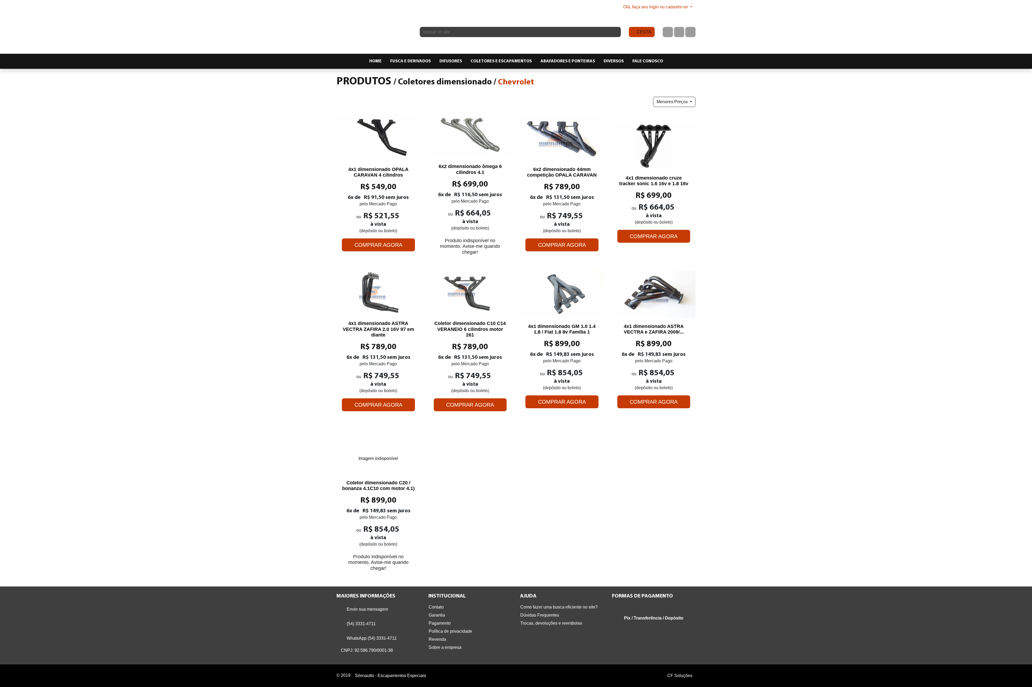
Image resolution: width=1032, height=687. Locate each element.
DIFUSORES (450, 61)
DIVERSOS (614, 61)
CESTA (643, 32)
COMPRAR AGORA (378, 245)
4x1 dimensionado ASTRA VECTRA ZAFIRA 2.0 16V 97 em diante (378, 329)
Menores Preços (673, 101)
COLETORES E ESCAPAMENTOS (501, 61)
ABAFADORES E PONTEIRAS (567, 61)
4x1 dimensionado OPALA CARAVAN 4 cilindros (378, 172)
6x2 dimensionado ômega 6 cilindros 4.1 (470, 169)
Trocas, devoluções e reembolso (551, 623)
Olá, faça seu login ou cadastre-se (655, 7)
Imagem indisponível (378, 458)
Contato (436, 607)
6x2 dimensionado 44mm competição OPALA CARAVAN (562, 172)
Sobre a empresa (445, 647)
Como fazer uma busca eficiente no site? (559, 607)
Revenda (437, 639)
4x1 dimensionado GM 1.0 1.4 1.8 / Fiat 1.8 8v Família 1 (562, 329)
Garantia (437, 615)
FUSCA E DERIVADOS (410, 61)
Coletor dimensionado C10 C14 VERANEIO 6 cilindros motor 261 (470, 329)
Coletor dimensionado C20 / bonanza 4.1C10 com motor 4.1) (378, 485)
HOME (375, 61)
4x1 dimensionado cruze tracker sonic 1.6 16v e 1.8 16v (653, 181)
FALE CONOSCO (647, 61)
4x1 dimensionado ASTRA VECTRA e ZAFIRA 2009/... (654, 329)
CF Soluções (679, 675)
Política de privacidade (450, 631)
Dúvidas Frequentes (539, 615)
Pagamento (440, 623)
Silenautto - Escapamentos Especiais (374, 27)
